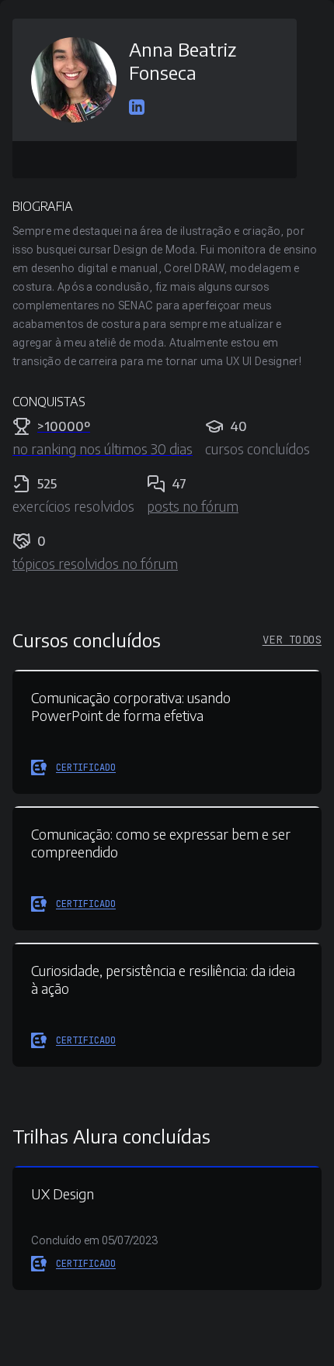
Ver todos (292, 640)
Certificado (86, 767)
